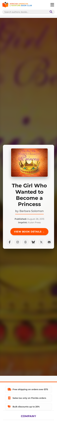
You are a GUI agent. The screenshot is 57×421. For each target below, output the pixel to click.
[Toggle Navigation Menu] (52, 4)
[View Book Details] (29, 162)
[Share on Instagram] (17, 242)
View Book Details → (29, 231)
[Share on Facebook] (10, 242)
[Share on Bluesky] (33, 242)
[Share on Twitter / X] (41, 242)
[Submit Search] (50, 11)
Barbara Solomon (31, 211)
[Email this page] (49, 242)
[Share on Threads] (25, 242)
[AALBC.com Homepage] (17, 5)
